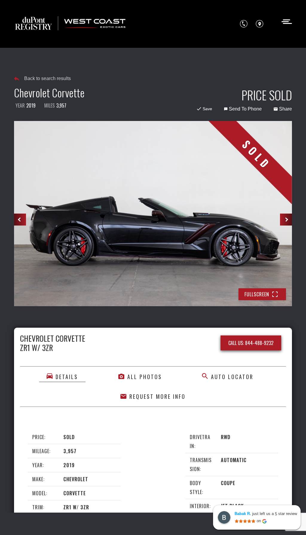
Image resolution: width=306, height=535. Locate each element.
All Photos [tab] (144, 377)
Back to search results (47, 78)
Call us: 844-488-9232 (250, 343)
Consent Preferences (62, 522)
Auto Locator (232, 377)
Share (285, 108)
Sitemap (98, 522)
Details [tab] (67, 377)
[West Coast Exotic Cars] (71, 23)
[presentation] (20, 220)
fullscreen (256, 294)
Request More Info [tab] (157, 396)
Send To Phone (245, 108)
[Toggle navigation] (285, 21)
